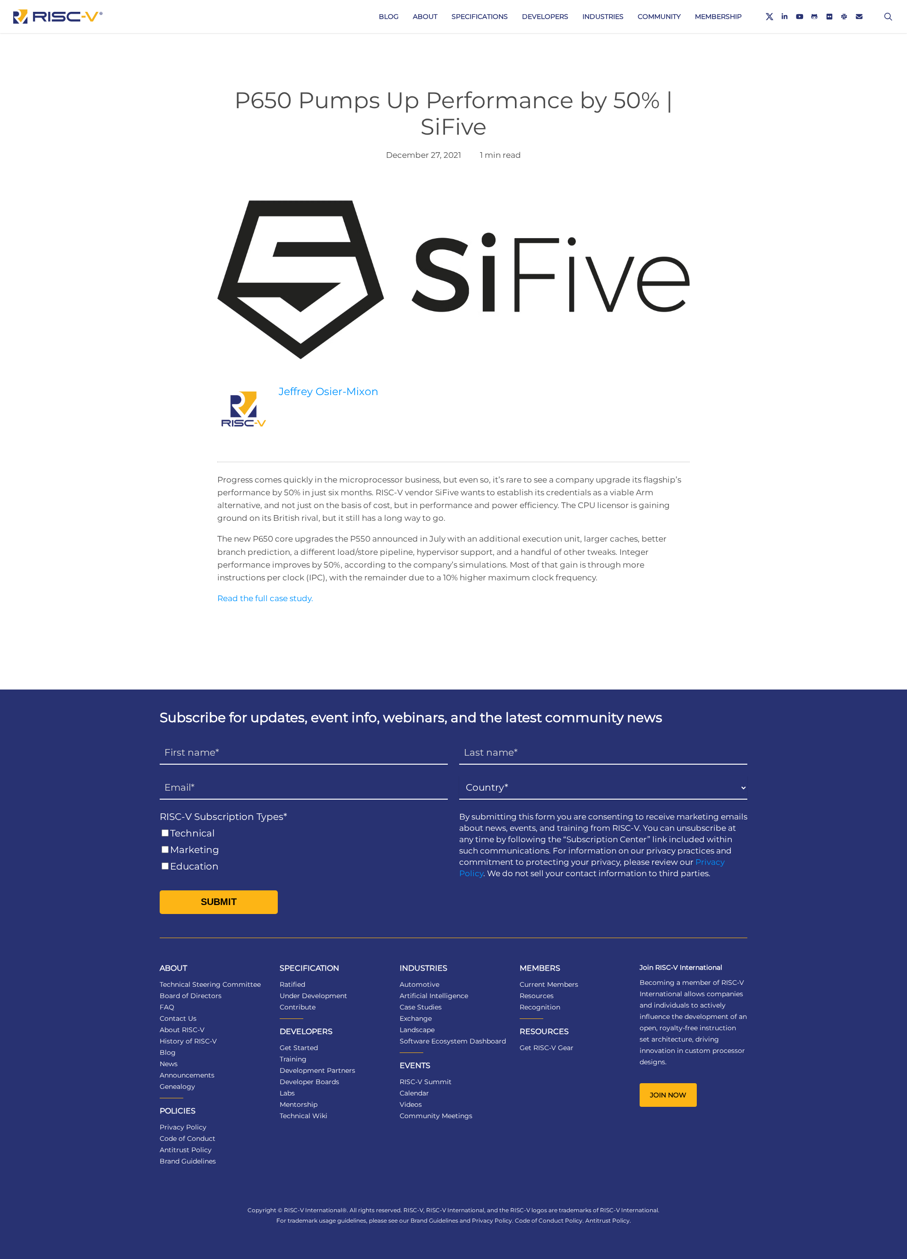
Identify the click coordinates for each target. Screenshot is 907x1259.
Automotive (419, 984)
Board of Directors (191, 996)
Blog (168, 1052)
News (169, 1064)
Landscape (417, 1030)
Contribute (298, 1007)
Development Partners (317, 1070)
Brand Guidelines (188, 1161)
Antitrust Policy (186, 1150)
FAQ (167, 1007)
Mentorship (298, 1104)
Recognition (540, 1007)
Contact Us (178, 1018)
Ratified (292, 984)
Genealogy (177, 1086)
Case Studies (421, 1007)
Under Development (313, 996)
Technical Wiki (303, 1116)
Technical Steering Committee (210, 984)
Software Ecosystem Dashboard (453, 1041)
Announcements (187, 1075)
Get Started (299, 1047)
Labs (287, 1093)
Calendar (414, 1093)
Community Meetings (436, 1116)
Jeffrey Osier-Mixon (328, 391)
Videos (411, 1104)
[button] (668, 1095)
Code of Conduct (187, 1138)
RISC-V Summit (426, 1082)
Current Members (549, 984)
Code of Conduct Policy (548, 1220)
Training (293, 1059)
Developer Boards (309, 1082)
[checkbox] (304, 850)
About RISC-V (182, 1030)
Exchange (416, 1018)
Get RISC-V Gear (546, 1047)
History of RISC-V (188, 1041)
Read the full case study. (265, 598)
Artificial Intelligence (434, 996)
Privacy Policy (183, 1127)
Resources (537, 996)
